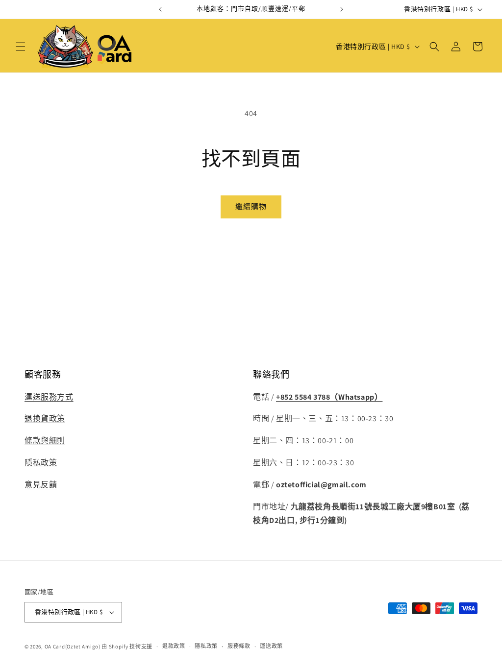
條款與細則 (45, 440)
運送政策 (271, 646)
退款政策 (173, 646)
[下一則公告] (341, 9)
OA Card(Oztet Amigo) (72, 646)
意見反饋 (41, 484)
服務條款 (239, 646)
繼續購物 (251, 206)
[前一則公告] (160, 9)
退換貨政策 (45, 418)
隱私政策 (41, 462)
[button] (20, 46)
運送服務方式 (49, 397)
